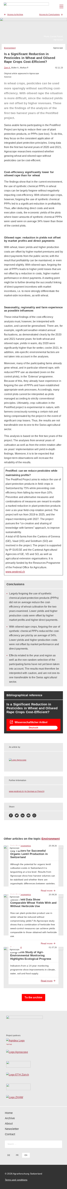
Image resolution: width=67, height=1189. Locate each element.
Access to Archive (15, 14)
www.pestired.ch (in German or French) (26, 791)
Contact (10, 1134)
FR (17, 1155)
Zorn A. (7, 68)
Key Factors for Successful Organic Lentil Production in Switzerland (29, 854)
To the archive (33, 997)
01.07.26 (53, 947)
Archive (10, 1118)
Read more (47, 890)
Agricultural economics (20, 846)
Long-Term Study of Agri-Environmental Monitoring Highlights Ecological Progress (31, 955)
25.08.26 (53, 846)
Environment (10, 48)
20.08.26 (53, 894)
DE (8, 1155)
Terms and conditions (16, 1179)
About (9, 1123)
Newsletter (12, 1128)
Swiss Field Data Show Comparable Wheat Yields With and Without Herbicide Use (33, 903)
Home (9, 1112)
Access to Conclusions (49, 14)
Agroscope (58, 48)
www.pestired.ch (15, 571)
